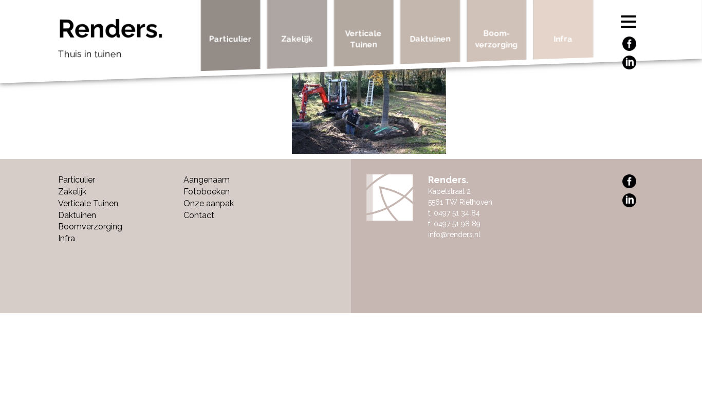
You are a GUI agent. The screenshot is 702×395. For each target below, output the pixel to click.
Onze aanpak (208, 203)
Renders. (110, 37)
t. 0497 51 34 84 (454, 213)
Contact (198, 215)
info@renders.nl (454, 234)
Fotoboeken (206, 191)
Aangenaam (206, 180)
